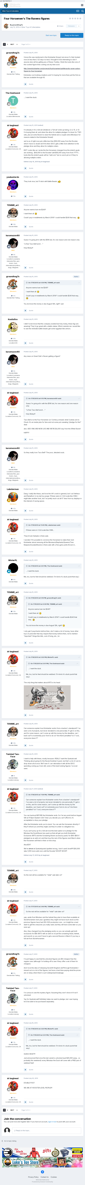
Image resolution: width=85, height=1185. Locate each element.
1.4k (13, 112)
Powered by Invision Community (42, 1182)
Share (60, 26)
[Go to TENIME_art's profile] (13, 213)
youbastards (13, 177)
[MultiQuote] (25, 84)
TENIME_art (13, 205)
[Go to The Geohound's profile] (13, 101)
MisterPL (12, 560)
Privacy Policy (33, 1177)
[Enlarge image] (59, 181)
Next (12, 44)
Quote (31, 84)
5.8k (14, 224)
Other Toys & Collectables (30, 27)
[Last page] (17, 44)
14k (14, 254)
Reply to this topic (72, 35)
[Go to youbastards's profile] (13, 185)
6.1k (14, 72)
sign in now (52, 1122)
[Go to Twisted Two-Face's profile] (13, 764)
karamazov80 (13, 235)
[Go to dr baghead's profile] (13, 133)
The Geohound (13, 93)
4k (14, 776)
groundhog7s (17, 25)
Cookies (54, 1177)
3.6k (14, 338)
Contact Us (45, 1177)
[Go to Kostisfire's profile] (13, 327)
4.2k (14, 508)
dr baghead (12, 125)
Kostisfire (12, 319)
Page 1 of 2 (25, 44)
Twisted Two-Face (12, 755)
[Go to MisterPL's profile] (13, 568)
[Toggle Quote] (27, 282)
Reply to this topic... (23, 1130)
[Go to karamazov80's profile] (13, 243)
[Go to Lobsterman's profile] (13, 497)
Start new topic (51, 35)
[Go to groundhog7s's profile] (6, 26)
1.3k (13, 144)
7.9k (13, 196)
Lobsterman (13, 489)
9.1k (14, 579)
